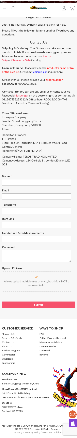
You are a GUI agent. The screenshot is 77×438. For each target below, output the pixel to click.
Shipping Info (8, 333)
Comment (8, 247)
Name (6, 176)
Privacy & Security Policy (27, 432)
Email (6, 190)
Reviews (43, 354)
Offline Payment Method (52, 338)
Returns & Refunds (12, 338)
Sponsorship (8, 362)
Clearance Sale (21, 60)
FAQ (41, 333)
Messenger (21, 95)
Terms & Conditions (52, 432)
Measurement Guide (50, 342)
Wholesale (7, 358)
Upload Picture (12, 268)
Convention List (47, 346)
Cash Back (44, 350)
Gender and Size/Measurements (23, 233)
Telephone (9, 204)
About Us (7, 346)
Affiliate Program (11, 350)
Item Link (8, 218)
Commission (9, 354)
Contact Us (8, 342)
